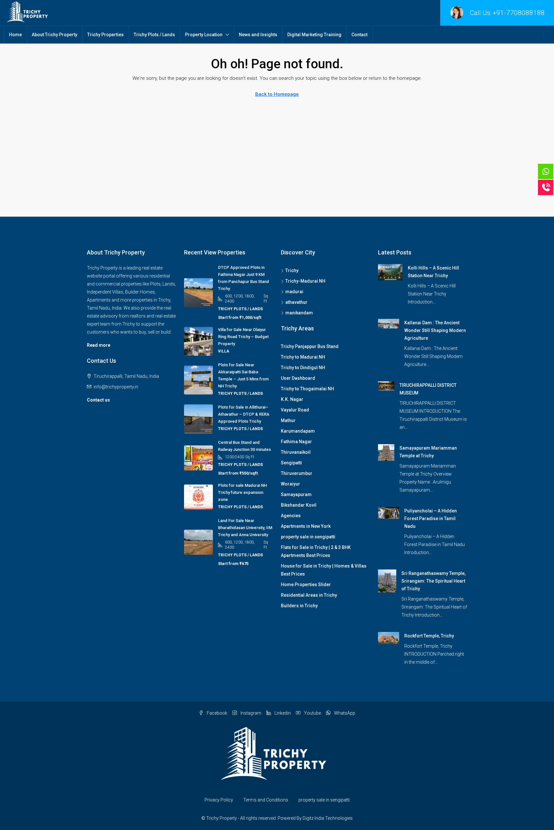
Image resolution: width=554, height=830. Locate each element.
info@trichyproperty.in (116, 386)
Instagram (250, 713)
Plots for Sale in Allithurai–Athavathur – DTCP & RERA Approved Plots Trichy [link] (243, 414)
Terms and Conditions (265, 799)
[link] (390, 271)
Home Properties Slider (306, 584)
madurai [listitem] (294, 291)
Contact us (98, 400)
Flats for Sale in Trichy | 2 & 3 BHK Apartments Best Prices (316, 551)
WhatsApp (344, 713)
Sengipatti (291, 462)
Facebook (216, 713)
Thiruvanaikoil (296, 452)
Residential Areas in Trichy (309, 595)
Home (15, 34)
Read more (98, 345)
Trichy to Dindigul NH (303, 367)
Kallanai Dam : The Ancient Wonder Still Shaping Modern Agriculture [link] (435, 330)
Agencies (291, 515)
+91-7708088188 (519, 13)
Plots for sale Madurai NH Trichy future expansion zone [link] (242, 492)
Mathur (288, 420)
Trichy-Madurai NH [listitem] (305, 281)
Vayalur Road (295, 409)
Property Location (203, 34)
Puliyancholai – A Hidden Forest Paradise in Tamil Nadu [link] (430, 518)
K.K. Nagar (292, 399)
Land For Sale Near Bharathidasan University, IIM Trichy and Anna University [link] (245, 527)
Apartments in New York (306, 526)
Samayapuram (296, 494)
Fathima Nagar (296, 441)
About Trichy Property (54, 34)
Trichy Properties (105, 34)
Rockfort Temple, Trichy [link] (429, 635)
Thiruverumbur (296, 473)
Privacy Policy (219, 799)
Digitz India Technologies (328, 818)
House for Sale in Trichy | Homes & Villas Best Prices (323, 570)
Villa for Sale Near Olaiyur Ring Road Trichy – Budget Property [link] (243, 336)
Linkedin (282, 713)
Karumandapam (298, 431)
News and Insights (258, 34)
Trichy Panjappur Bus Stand (310, 346)
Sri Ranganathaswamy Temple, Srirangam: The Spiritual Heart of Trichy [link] (433, 581)
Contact (359, 34)
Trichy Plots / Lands (154, 34)
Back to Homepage (277, 94)
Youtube (312, 713)
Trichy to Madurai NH (303, 357)
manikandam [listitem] (299, 312)
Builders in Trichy (299, 605)
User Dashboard (298, 378)
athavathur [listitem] (296, 302)
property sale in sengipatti (308, 536)
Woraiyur (290, 483)
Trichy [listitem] (291, 270)
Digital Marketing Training (314, 34)
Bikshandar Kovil (298, 505)
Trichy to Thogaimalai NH (307, 388)
